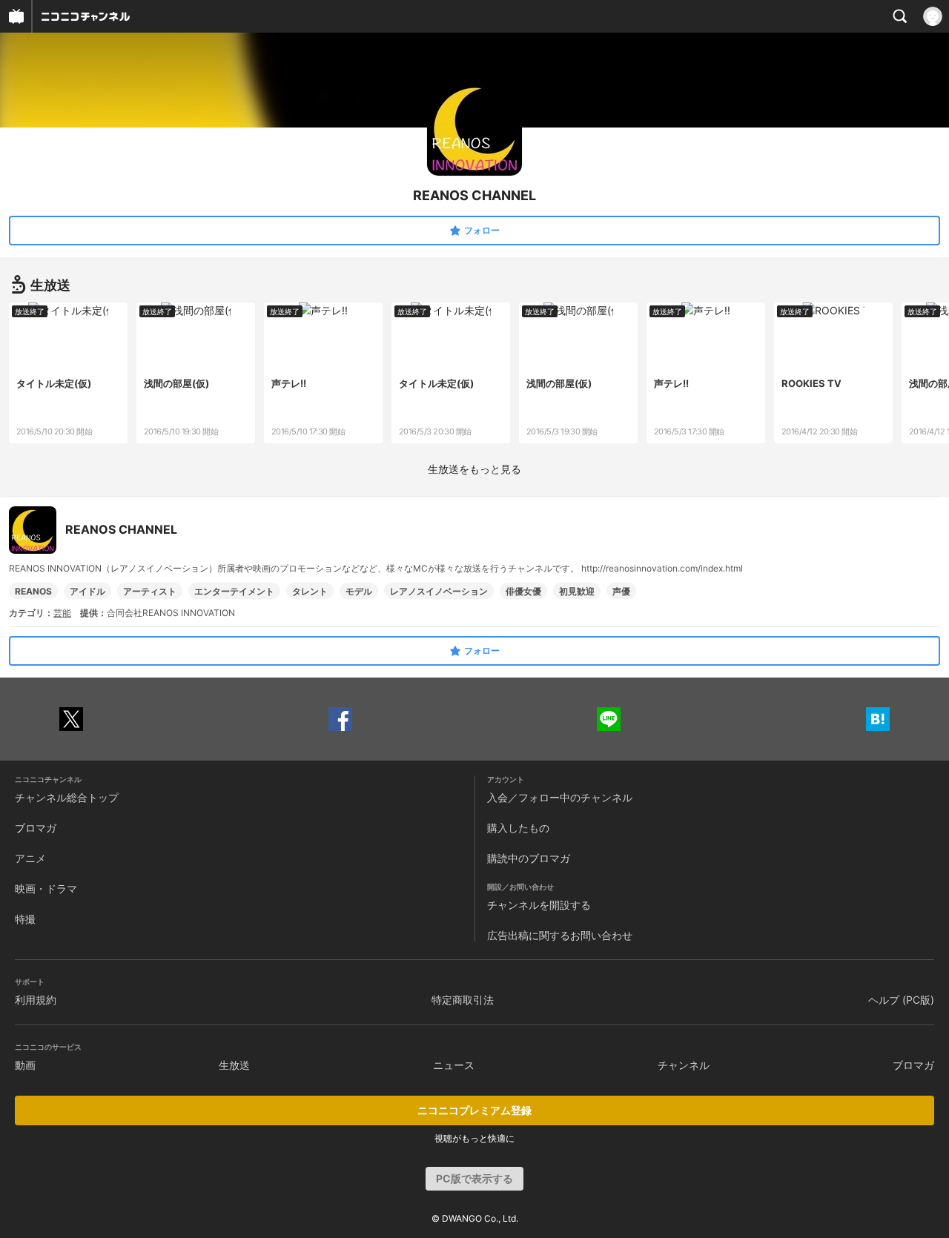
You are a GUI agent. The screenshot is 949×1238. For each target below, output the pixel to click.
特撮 (25, 919)
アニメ (30, 858)
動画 (25, 1065)
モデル (358, 591)
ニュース (453, 1065)
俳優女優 (523, 591)
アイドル (87, 591)
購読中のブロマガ (528, 858)
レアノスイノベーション (439, 591)
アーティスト (149, 591)
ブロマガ (35, 827)
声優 (621, 591)
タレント (310, 591)
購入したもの (518, 827)
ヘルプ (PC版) (901, 999)
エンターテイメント (234, 591)
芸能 (62, 612)
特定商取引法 (462, 999)
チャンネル (684, 1065)
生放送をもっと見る (474, 469)
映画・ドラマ (46, 888)
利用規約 (35, 999)
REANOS (33, 591)
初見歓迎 (577, 591)
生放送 (234, 1065)
